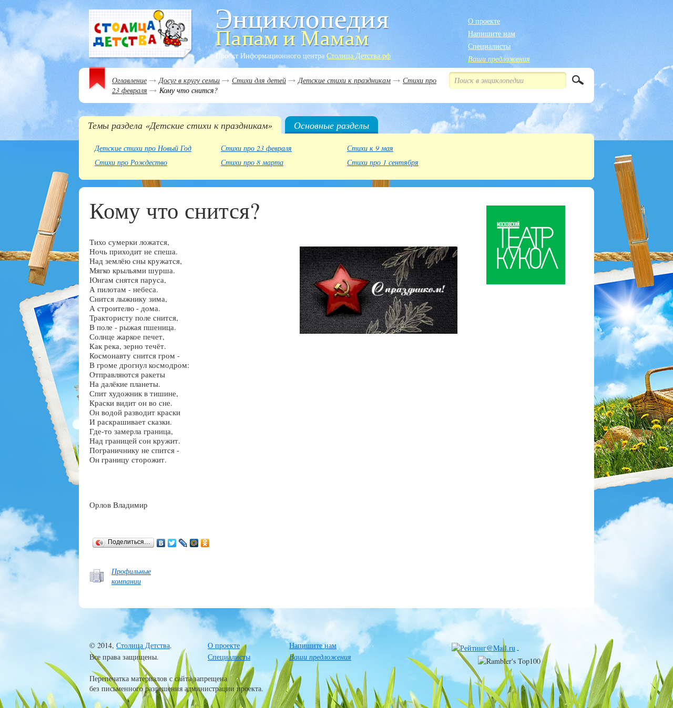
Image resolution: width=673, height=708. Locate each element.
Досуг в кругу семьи (189, 80)
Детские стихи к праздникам (344, 80)
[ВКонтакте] (161, 543)
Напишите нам (491, 33)
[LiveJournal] (183, 543)
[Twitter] (172, 543)
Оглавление (129, 80)
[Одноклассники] (205, 543)
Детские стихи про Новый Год (143, 148)
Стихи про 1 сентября (383, 162)
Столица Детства (143, 645)
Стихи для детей (259, 80)
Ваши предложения (499, 59)
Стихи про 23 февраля (256, 148)
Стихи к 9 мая (370, 148)
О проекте (484, 21)
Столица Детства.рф (359, 55)
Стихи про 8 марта (252, 162)
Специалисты (489, 46)
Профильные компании (131, 576)
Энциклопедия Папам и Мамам (140, 34)
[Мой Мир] (194, 543)
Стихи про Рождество (131, 162)
